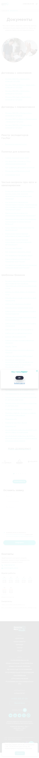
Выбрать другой (19, 383)
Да (19, 377)
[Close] (36, 371)
